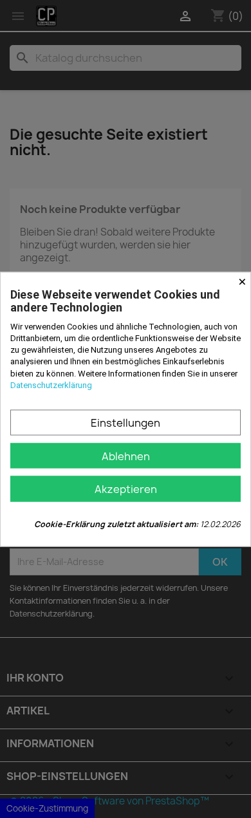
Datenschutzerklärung (51, 384)
